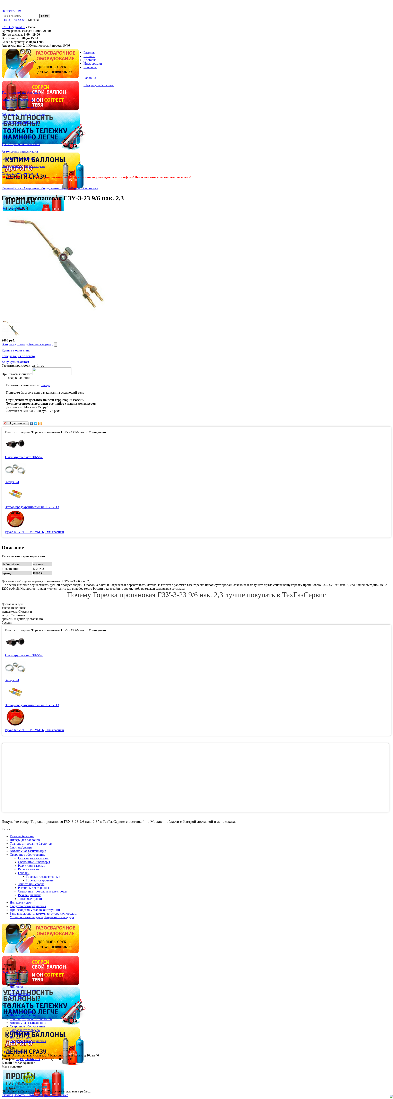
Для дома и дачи (21, 1037)
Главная (89, 52)
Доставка (90, 60)
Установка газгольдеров (26, 917)
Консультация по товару (18, 356)
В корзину (9, 344)
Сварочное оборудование (41, 188)
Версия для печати (15, 208)
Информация (93, 63)
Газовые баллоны (22, 1011)
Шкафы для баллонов (25, 1015)
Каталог (89, 56)
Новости (20, 1095)
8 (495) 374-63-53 (13, 19)
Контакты (90, 67)
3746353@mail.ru (13, 27)
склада (45, 385)
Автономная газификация (28, 1022)
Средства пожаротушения (28, 1041)
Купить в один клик (16, 350)
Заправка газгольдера (59, 917)
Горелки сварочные (84, 188)
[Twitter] (36, 423)
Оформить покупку (15, 972)
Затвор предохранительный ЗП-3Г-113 (32, 507)
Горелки (65, 188)
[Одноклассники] (40, 423)
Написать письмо (56, 1095)
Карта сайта (34, 1095)
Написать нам (11, 10)
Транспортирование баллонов (31, 1019)
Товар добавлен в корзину (35, 344)
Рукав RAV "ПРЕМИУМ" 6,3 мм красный (34, 532)
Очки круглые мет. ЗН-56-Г (24, 457)
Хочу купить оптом (15, 362)
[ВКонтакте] (31, 423)
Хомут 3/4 (12, 482)
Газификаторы (20, 994)
